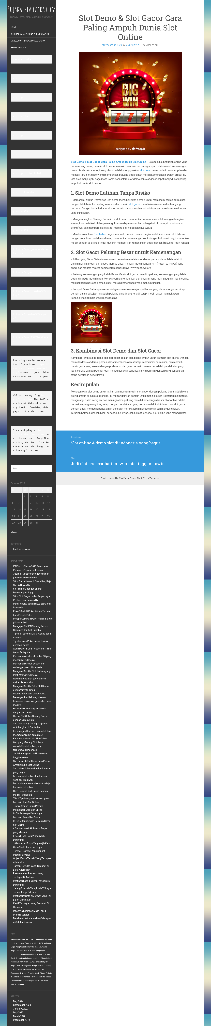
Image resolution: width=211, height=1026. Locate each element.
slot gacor (20, 97)
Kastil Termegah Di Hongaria (27, 966)
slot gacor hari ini (27, 173)
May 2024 (18, 1001)
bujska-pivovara (21, 549)
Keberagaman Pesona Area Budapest (30, 34)
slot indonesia (23, 192)
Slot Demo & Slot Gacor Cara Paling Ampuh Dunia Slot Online (108, 161)
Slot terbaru (100, 234)
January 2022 (20, 1008)
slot (16, 78)
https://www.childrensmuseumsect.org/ (31, 368)
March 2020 (19, 1016)
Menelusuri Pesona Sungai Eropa (28, 41)
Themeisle (154, 478)
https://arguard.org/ (28, 272)
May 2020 (18, 1012)
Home (13, 27)
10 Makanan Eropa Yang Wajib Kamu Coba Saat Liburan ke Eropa (31, 947)
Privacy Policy (18, 47)
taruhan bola (22, 59)
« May (14, 532)
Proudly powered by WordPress (115, 478)
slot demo (145, 170)
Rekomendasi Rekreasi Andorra (32, 977)
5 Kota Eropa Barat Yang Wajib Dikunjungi (27, 939)
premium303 (20, 211)
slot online (21, 116)
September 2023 (22, 1005)
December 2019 (21, 1020)
